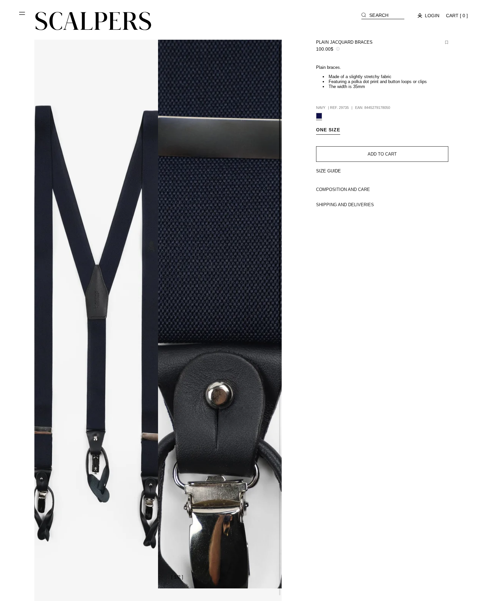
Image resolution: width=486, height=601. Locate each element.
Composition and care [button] (343, 189)
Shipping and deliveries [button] (345, 204)
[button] (22, 16)
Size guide (328, 170)
